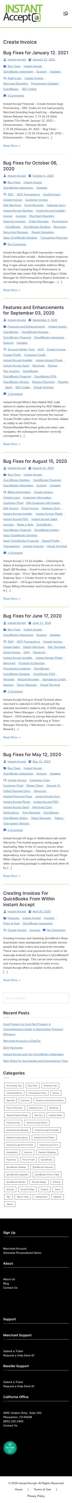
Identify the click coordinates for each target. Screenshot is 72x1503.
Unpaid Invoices (33, 546)
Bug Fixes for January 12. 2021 (35, 52)
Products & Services (32, 663)
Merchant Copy (42, 807)
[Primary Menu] (65, 14)
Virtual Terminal (43, 387)
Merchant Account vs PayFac (22, 1040)
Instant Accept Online (44, 1137)
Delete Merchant (34, 647)
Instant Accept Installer (50, 210)
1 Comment (15, 394)
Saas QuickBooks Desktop (20, 237)
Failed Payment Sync (17, 791)
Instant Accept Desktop (18, 210)
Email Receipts (34, 205)
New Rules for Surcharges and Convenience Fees (35, 1060)
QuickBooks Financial (17, 337)
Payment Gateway (47, 1152)
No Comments (17, 244)
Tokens (59, 818)
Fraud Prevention (14, 1108)
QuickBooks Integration (18, 71)
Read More (10, 145)
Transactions (11, 546)
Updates (55, 71)
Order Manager (39, 221)
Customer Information (37, 497)
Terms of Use (42, 1489)
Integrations (12, 1152)
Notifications (11, 812)
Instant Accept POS (15, 519)
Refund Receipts (28, 679)
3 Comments (16, 96)
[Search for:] (36, 998)
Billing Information (19, 492)
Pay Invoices (11, 371)
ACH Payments (13, 1047)
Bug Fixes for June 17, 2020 (32, 615)
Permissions (60, 221)
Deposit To (53, 785)
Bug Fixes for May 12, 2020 (32, 754)
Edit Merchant (12, 205)
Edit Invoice (10, 508)
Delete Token (34, 785)
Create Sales (11, 647)
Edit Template (56, 647)
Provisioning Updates (45, 83)
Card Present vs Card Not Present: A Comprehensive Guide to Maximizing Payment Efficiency (33, 1029)
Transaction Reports (16, 823)
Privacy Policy (36, 1496)
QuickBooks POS (45, 376)
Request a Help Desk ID (18, 1355)
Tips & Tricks (23, 1197)
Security (10, 1189)
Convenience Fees (37, 1093)
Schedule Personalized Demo (22, 1252)
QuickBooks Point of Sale (47, 1174)
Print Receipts (31, 812)
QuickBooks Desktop (37, 226)
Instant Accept (17, 59)
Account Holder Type (21, 349)
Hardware (53, 1108)
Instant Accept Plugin (49, 360)
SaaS (8, 387)
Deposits (10, 1100)
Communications (14, 1093)
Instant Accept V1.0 (48, 1145)
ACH (10, 194)
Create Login (11, 497)
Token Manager (27, 684)
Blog (6, 1283)
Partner (52, 365)
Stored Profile (51, 540)
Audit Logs (14, 78)
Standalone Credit (54, 679)
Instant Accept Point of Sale (19, 1145)
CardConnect (51, 194)
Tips (8, 1197)
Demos (56, 1093)
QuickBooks (10, 89)
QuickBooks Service (16, 381)
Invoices (21, 216)
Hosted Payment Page (17, 796)
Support (41, 71)
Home (19, 1489)
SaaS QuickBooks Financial (21, 540)
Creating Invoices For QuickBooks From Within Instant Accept (29, 899)
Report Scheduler (43, 232)
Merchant (38, 365)
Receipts (8, 679)
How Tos (38, 1115)
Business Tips (50, 1085)
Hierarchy (39, 652)
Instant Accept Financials (47, 1130)
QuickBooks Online (46, 530)
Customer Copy (40, 780)
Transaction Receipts (54, 237)
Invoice (7, 216)
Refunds (57, 1182)
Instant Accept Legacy (17, 1137)
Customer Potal (13, 502)
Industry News (55, 1115)
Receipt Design (39, 1182)
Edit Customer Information (43, 502)
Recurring (60, 226)
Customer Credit (34, 354)
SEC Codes (29, 89)
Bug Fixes (14, 66)
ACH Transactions (28, 194)
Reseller (63, 381)
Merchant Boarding (15, 83)
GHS (27, 652)
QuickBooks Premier (16, 1182)
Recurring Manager (15, 232)
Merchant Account (14, 1248)
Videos (9, 1204)
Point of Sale (11, 923)
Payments (11, 1160)
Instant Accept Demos (36, 1123)
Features (13, 918)
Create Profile (12, 354)
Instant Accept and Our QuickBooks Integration (33, 1054)
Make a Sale (25, 524)
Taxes (57, 1189)
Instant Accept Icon (47, 796)
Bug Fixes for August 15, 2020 (35, 461)
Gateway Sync (56, 205)
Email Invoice (30, 508)
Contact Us (10, 1287)
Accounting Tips (14, 1085)
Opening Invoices (14, 221)
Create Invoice (34, 78)
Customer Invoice (36, 199)
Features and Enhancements (26, 326)
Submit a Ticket (13, 1351)
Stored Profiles (27, 1189)
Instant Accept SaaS (16, 365)
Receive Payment (43, 381)
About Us (9, 1279)
